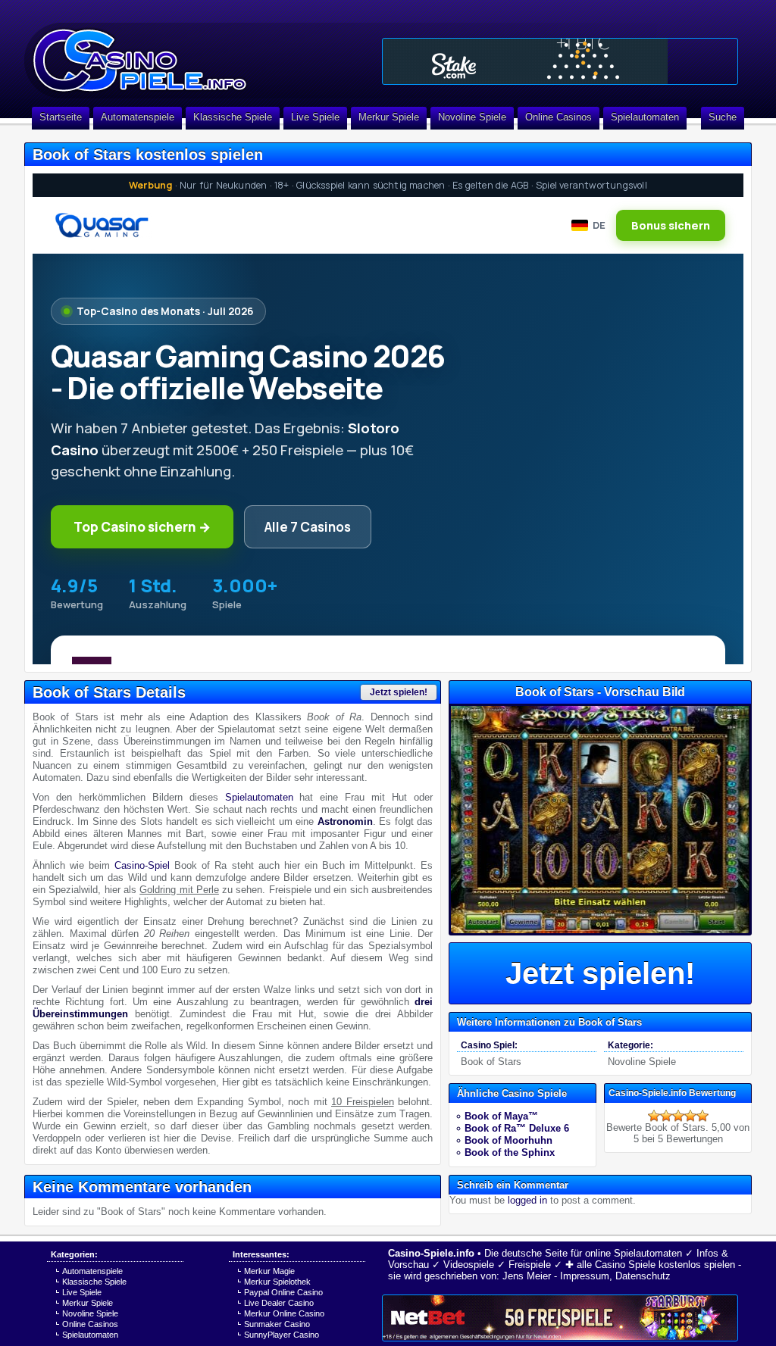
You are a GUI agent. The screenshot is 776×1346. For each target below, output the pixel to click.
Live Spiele (315, 117)
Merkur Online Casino (284, 1313)
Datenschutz (643, 1276)
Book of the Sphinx (510, 1152)
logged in (527, 1200)
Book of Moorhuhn (508, 1140)
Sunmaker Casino (277, 1324)
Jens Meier (526, 1276)
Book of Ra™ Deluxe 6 (517, 1128)
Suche (723, 117)
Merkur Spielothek (277, 1281)
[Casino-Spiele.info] (198, 53)
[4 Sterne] (690, 1116)
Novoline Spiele (472, 117)
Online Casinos (558, 117)
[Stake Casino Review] (560, 61)
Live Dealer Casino (279, 1302)
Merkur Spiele (388, 117)
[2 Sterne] (666, 1116)
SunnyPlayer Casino (281, 1334)
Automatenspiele (137, 117)
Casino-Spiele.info (431, 1253)
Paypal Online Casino (283, 1292)
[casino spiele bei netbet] (560, 1317)
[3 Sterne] (678, 1116)
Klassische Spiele (232, 117)
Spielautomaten (645, 117)
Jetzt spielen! (398, 692)
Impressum (584, 1276)
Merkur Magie (269, 1271)
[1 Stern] (654, 1116)
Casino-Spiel (142, 865)
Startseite (60, 117)
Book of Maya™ (501, 1116)
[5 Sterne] (702, 1116)
